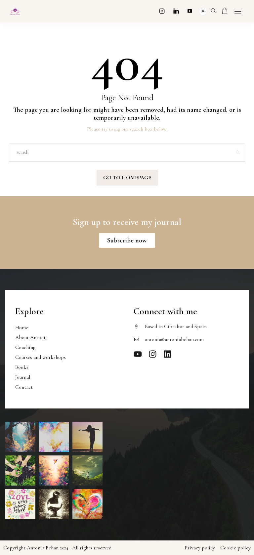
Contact (24, 387)
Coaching (25, 347)
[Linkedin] (176, 11)
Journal (22, 377)
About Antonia (31, 337)
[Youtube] (190, 11)
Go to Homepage (127, 177)
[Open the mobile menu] (238, 11)
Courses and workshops (40, 357)
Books (21, 367)
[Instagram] (162, 11)
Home (21, 327)
